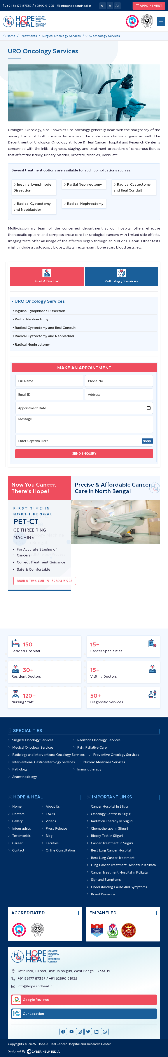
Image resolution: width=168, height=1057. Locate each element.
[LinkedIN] (96, 1031)
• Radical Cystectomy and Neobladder (43, 336)
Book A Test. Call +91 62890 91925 (44, 581)
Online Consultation (60, 850)
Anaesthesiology (24, 777)
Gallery (17, 821)
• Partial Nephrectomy (30, 319)
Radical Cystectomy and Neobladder (32, 206)
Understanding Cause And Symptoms (119, 887)
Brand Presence (103, 894)
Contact (18, 850)
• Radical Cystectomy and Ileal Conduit (44, 328)
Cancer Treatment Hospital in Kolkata (119, 872)
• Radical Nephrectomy (31, 344)
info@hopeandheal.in (75, 6)
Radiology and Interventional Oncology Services (48, 755)
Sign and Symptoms (106, 879)
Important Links (112, 797)
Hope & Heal (28, 797)
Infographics (21, 828)
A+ (118, 6)
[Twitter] (88, 1031)
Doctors (18, 814)
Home (17, 806)
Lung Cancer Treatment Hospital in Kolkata (123, 865)
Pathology (20, 769)
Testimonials (21, 836)
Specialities (27, 730)
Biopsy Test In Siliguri (107, 836)
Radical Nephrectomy (84, 203)
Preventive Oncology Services (116, 755)
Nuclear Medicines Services (104, 762)
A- (102, 6)
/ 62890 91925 (43, 6)
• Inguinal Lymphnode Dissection (38, 311)
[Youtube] (71, 1031)
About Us (53, 806)
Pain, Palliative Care (92, 747)
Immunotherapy (89, 769)
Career (17, 843)
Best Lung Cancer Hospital (111, 850)
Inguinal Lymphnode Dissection (32, 187)
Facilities (52, 843)
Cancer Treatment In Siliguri (112, 843)
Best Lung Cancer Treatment (113, 858)
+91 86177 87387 (19, 6)
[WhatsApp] (104, 1031)
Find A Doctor (47, 281)
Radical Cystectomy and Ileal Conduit (132, 187)
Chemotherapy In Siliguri (109, 828)
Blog (49, 836)
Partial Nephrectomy (84, 184)
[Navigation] (161, 21)
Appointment (151, 6)
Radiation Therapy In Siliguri (112, 821)
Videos (51, 821)
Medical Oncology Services (32, 747)
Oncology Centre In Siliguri (111, 814)
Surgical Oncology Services (32, 740)
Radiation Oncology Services (99, 740)
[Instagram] (80, 1031)
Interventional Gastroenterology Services (43, 762)
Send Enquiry (84, 453)
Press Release (56, 828)
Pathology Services (121, 281)
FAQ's (50, 814)
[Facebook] (63, 1031)
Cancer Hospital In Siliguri (110, 806)
